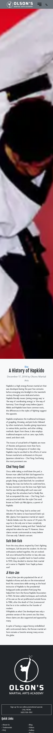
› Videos (31, 727)
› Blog (30, 725)
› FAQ (4, 730)
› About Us (6, 725)
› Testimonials (7, 727)
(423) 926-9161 (26, 712)
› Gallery (31, 730)
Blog (26, 366)
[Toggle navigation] (39, 4)
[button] (46, 4)
